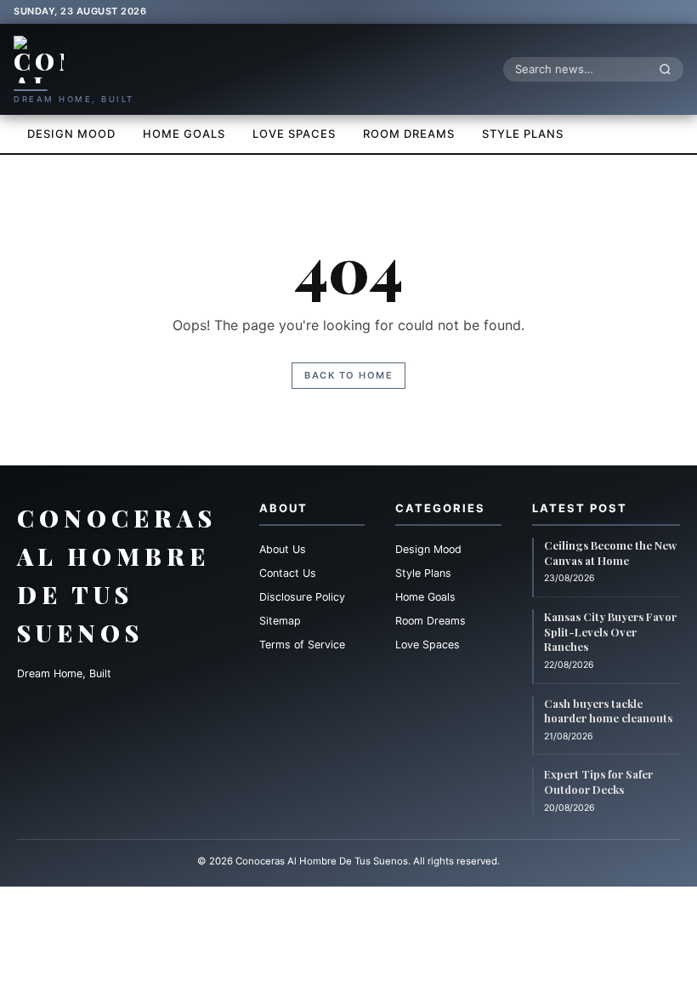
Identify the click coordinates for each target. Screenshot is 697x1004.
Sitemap (280, 620)
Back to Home (348, 375)
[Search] (669, 69)
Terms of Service (302, 644)
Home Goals (184, 133)
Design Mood (71, 133)
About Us (282, 549)
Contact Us (287, 573)
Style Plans (523, 133)
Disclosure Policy (302, 596)
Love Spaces (294, 133)
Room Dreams (409, 133)
